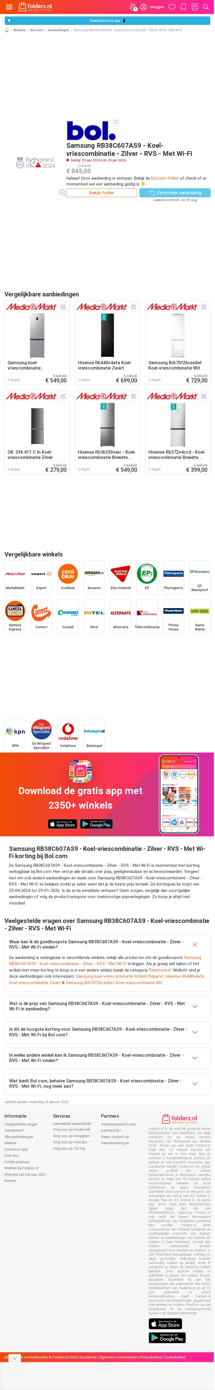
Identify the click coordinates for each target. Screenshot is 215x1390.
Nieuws (10, 1181)
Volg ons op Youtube (70, 1142)
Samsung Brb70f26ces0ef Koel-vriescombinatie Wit (114, 982)
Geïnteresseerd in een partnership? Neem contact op (118, 1130)
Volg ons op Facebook (71, 1129)
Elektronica (160, 970)
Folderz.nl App (16, 1149)
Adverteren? (14, 1130)
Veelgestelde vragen (21, 1124)
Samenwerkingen (115, 1143)
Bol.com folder (165, 178)
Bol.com (36, 30)
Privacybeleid (150, 1357)
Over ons (11, 1155)
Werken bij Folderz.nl (21, 1168)
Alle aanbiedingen (18, 1137)
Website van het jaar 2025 (25, 1174)
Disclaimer (88, 1357)
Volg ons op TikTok (69, 1148)
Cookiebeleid (174, 1357)
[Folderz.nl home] (35, 7)
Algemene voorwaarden (118, 1357)
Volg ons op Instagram (71, 1136)
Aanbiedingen (58, 30)
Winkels (19, 30)
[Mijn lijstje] (194, 7)
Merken (10, 1143)
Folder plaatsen (17, 1162)
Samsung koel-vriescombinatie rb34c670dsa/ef (120, 976)
